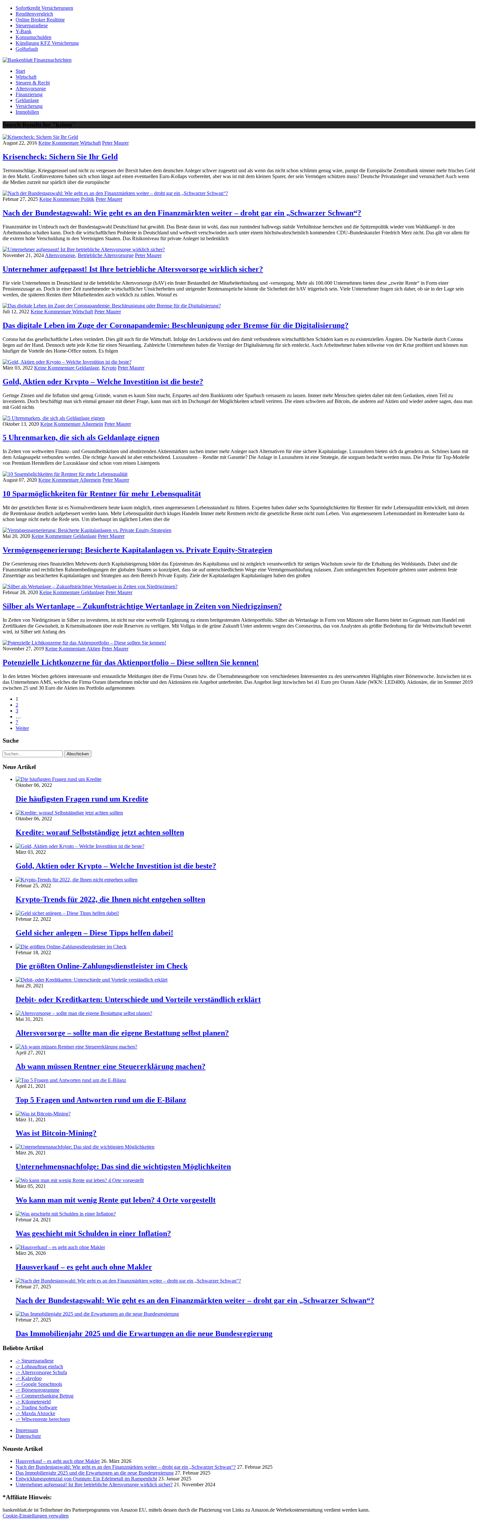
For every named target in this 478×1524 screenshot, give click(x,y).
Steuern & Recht (33, 82)
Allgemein (92, 424)
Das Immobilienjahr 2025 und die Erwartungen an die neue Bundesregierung (144, 1333)
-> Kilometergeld (33, 1401)
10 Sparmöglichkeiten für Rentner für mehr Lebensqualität (102, 493)
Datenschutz (28, 1436)
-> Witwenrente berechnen (43, 1419)
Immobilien (27, 112)
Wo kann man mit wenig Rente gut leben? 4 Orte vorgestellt (116, 1200)
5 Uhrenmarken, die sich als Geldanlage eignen (81, 437)
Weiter (22, 728)
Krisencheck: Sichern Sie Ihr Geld (60, 156)
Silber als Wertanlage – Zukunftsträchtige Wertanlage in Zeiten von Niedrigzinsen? (142, 606)
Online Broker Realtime (40, 19)
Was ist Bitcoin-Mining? (56, 1133)
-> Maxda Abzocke (35, 1413)
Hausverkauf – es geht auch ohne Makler (84, 1267)
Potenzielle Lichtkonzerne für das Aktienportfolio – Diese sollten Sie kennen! (131, 662)
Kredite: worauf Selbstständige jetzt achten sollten (100, 832)
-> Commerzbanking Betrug (44, 1396)
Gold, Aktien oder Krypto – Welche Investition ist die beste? (103, 381)
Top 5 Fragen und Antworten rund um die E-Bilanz (101, 1100)
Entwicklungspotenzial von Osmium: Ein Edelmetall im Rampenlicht (86, 1478)
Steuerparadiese (32, 25)
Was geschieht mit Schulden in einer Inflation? (93, 1233)
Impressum (27, 1430)
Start (20, 71)
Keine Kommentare (59, 143)
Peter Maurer (115, 143)
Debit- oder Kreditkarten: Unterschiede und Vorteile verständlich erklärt (138, 999)
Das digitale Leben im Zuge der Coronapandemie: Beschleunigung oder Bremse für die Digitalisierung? (176, 325)
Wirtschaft (26, 77)
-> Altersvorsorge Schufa (41, 1372)
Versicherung (29, 106)
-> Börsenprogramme (38, 1390)
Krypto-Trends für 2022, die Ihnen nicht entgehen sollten (110, 899)
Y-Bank (24, 31)
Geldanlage (27, 100)
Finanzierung (29, 94)
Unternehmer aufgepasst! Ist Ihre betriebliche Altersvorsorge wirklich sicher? (133, 269)
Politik (87, 199)
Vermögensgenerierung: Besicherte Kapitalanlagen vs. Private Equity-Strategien (137, 550)
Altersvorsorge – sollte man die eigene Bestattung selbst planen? (122, 1033)
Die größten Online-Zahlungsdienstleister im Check (102, 966)
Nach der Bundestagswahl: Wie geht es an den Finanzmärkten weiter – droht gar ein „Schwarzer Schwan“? (182, 213)
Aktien (93, 648)
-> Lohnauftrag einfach (39, 1366)
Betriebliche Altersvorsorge (106, 255)
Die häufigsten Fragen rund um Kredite (82, 799)
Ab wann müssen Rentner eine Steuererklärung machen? (111, 1066)
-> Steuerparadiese (35, 1360)
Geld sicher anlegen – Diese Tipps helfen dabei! (94, 933)
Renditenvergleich (34, 14)
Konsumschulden (33, 37)
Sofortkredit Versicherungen (44, 8)
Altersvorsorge (31, 88)
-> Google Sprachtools (39, 1384)
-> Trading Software (36, 1407)
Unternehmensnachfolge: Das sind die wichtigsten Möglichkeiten (123, 1166)
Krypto (109, 368)
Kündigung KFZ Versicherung (47, 43)
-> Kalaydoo (29, 1378)
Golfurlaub (27, 49)
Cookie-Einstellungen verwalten (36, 1515)
